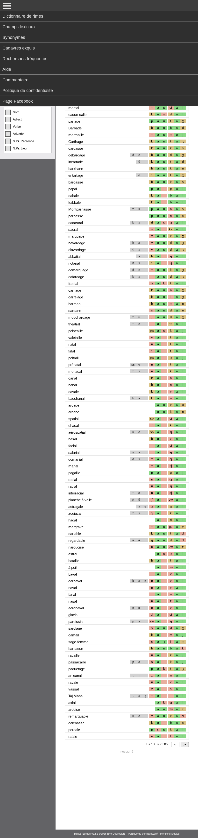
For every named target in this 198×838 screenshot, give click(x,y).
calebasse (76, 723)
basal (72, 439)
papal (72, 189)
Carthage (75, 142)
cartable (74, 534)
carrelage (75, 297)
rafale (72, 736)
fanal (72, 594)
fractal (73, 284)
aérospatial (76, 432)
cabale (73, 196)
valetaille (75, 338)
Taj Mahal (75, 696)
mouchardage (79, 317)
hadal (72, 520)
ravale (73, 682)
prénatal (74, 365)
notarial (74, 263)
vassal (73, 689)
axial (72, 703)
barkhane (75, 169)
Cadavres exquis (18, 48)
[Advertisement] (127, 789)
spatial (73, 419)
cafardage (76, 277)
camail (73, 635)
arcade (73, 405)
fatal (71, 351)
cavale (73, 392)
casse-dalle (77, 115)
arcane (73, 412)
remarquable (78, 716)
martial (73, 108)
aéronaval (76, 608)
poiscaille (75, 331)
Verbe (17, 126)
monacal (75, 371)
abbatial (74, 256)
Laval (72, 574)
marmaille (76, 135)
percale (74, 730)
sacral (73, 229)
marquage (76, 236)
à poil (72, 567)
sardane (74, 311)
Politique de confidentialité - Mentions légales (154, 833)
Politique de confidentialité (27, 90)
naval (72, 588)
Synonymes (13, 37)
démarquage (78, 270)
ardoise (74, 709)
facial (72, 446)
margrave (76, 527)
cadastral (75, 223)
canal (72, 378)
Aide (6, 69)
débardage (76, 155)
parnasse (75, 216)
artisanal (75, 676)
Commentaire (15, 79)
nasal (72, 601)
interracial (76, 493)
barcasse (75, 182)
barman (74, 304)
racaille (73, 655)
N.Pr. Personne (23, 141)
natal (72, 344)
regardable (76, 540)
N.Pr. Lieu (20, 148)
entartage (75, 175)
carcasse (75, 148)
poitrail (73, 358)
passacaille (77, 662)
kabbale (74, 202)
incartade (75, 162)
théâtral (74, 324)
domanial (75, 459)
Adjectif (18, 119)
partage (74, 121)
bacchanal (76, 398)
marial (73, 466)
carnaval (75, 581)
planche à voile (80, 500)
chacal (73, 425)
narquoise (76, 547)
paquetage (76, 669)
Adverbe (18, 134)
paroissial (75, 622)
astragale (75, 507)
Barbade (75, 128)
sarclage (75, 628)
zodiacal (74, 513)
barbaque (75, 649)
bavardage (76, 243)
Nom (16, 112)
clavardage (77, 250)
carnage (74, 290)
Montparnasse (79, 209)
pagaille (74, 473)
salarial (73, 453)
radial (72, 480)
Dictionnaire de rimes (22, 16)
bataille (73, 561)
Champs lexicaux (18, 26)
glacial (73, 615)
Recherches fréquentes (24, 58)
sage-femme (78, 642)
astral (72, 554)
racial (72, 486)
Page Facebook (17, 101)
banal (72, 385)
